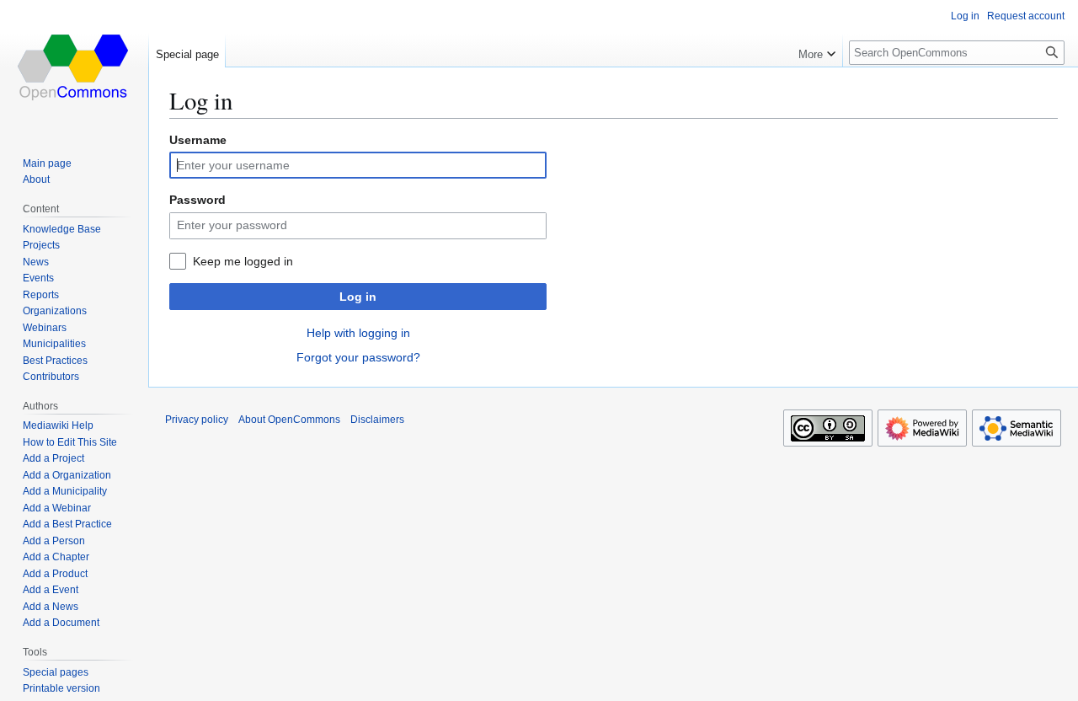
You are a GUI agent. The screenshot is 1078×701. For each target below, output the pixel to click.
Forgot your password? (358, 357)
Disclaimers (377, 419)
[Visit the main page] (74, 67)
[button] (817, 50)
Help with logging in (358, 333)
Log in (357, 296)
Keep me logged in (243, 261)
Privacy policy (196, 419)
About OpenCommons (289, 419)
